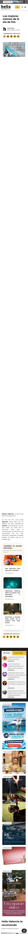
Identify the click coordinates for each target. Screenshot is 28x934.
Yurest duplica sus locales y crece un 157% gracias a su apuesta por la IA (16, 684)
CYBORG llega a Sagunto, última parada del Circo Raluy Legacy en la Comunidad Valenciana (17, 675)
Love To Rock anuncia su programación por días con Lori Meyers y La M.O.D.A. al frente (16, 666)
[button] (22, 7)
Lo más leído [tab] (18, 653)
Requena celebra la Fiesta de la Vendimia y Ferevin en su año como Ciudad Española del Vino (17, 693)
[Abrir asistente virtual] (24, 931)
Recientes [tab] (7, 653)
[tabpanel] (14, 676)
